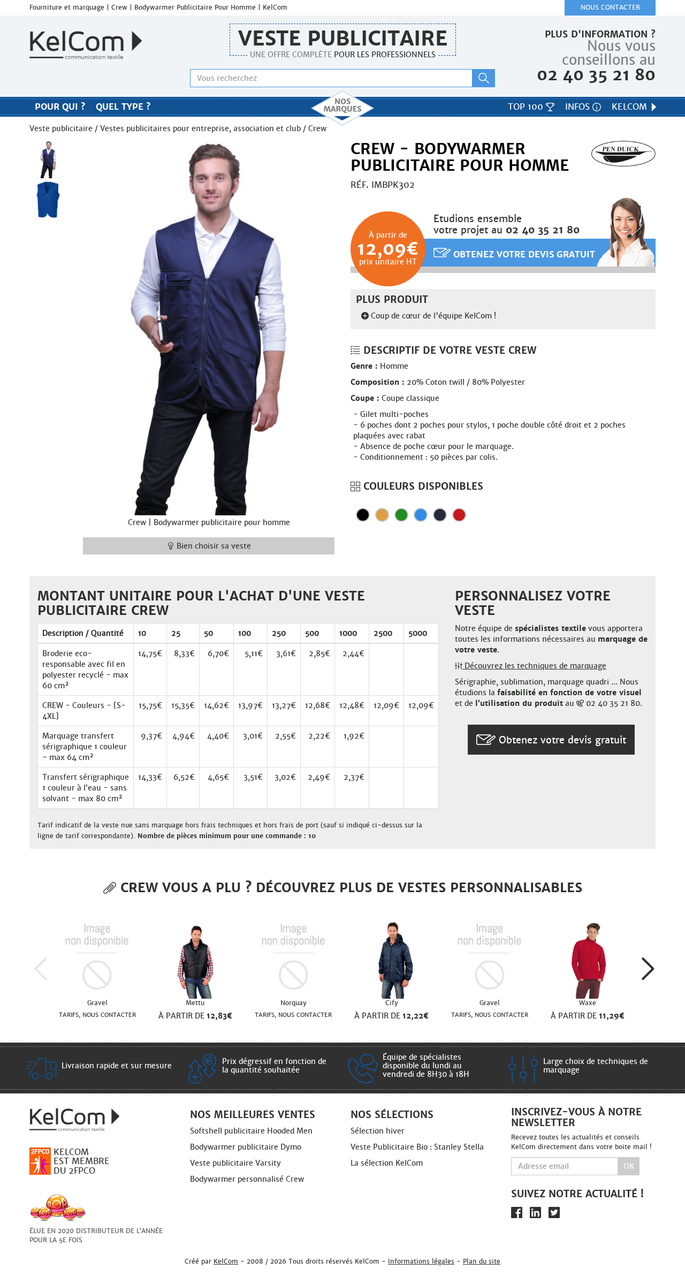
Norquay (293, 1003)
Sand (382, 515)
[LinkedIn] (535, 1212)
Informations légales (421, 1261)
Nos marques (342, 108)
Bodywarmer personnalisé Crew (247, 1179)
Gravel (97, 1003)
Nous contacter (610, 7)
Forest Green (401, 515)
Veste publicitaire (342, 38)
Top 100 (527, 106)
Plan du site (481, 1261)
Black (363, 515)
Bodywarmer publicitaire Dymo (245, 1147)
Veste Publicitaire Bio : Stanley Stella (417, 1147)
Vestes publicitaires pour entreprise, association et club (200, 128)
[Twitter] (554, 1212)
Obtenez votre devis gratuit (523, 254)
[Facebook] (516, 1212)
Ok (628, 1166)
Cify (391, 1003)
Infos (578, 106)
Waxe (587, 1003)
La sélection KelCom (387, 1163)
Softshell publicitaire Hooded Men (251, 1131)
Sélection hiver (378, 1131)
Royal (421, 515)
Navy (440, 515)
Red (459, 515)
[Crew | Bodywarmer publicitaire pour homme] (208, 326)
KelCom (631, 106)
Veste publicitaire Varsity (235, 1163)
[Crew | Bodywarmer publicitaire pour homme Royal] (48, 199)
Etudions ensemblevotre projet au (506, 224)
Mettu (195, 1003)
